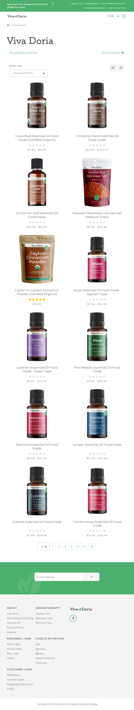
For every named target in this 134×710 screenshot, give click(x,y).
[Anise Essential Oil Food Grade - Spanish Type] (97, 259)
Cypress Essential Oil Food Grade (37, 522)
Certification (117, 8)
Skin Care (13, 653)
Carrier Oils (43, 613)
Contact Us (14, 622)
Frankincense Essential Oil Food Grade (97, 523)
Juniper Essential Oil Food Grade (97, 444)
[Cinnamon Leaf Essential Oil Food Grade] (37, 182)
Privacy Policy (15, 627)
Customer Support (114, 3)
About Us (77, 3)
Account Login (15, 679)
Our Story (13, 613)
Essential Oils (44, 618)
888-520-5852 (17, 7)
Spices (39, 653)
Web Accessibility (95, 8)
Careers (11, 632)
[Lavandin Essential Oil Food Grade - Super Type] (37, 336)
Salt (38, 644)
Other (10, 658)
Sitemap (93, 704)
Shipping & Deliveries (20, 684)
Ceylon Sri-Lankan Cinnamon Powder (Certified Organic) (37, 292)
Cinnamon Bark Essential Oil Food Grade (97, 137)
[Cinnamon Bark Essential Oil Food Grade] (97, 105)
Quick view (24, 85)
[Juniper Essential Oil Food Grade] (97, 413)
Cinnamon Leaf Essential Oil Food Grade (37, 215)
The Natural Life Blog (20, 618)
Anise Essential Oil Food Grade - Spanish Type (97, 292)
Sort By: (16, 65)
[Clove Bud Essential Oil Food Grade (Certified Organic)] (37, 105)
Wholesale (92, 3)
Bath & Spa (13, 644)
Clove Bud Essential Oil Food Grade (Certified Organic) (36, 137)
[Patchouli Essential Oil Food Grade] (37, 413)
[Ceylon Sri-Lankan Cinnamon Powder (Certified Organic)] (37, 259)
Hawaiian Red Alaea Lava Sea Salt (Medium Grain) (97, 215)
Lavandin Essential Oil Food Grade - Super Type (37, 369)
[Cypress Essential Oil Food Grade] (37, 491)
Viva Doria (19, 25)
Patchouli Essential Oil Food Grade (37, 446)
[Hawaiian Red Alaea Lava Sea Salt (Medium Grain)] (97, 182)
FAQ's (10, 688)
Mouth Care (14, 648)
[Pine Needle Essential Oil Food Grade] (97, 336)
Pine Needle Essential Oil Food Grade (97, 369)
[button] (53, 3)
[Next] (92, 546)
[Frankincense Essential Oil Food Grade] (97, 491)
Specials (41, 648)
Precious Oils (44, 622)
